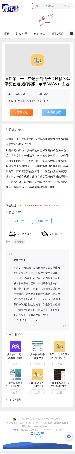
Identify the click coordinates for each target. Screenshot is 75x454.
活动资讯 (21, 34)
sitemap (37, 436)
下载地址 (22, 112)
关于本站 (34, 429)
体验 (52, 155)
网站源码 (57, 34)
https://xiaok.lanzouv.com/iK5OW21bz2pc (42, 205)
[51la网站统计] (37, 433)
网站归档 (58, 429)
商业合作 (46, 429)
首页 (6, 34)
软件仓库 (39, 34)
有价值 (24, 234)
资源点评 (55, 112)
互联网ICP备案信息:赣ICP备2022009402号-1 (39, 419)
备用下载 (43, 221)
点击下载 (19, 221)
